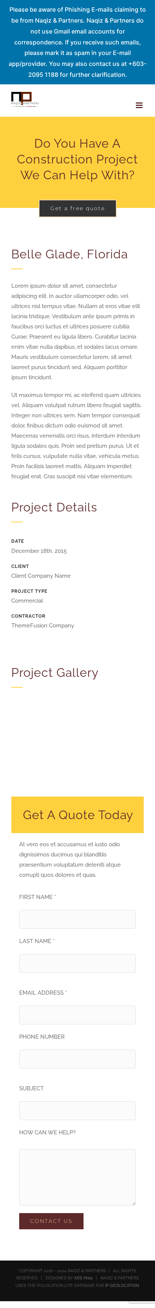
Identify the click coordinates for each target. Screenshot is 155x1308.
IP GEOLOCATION (122, 1285)
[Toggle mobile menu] (140, 105)
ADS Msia (83, 1278)
